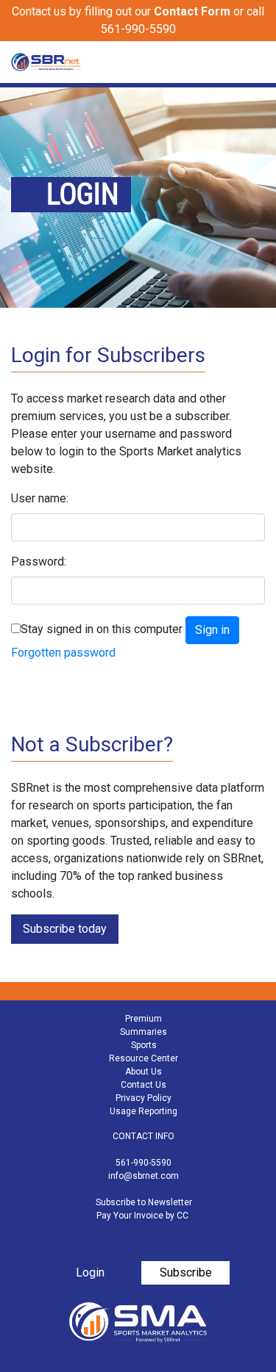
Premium (143, 1019)
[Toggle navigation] (255, 62)
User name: (39, 498)
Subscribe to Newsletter (144, 1202)
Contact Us (143, 1085)
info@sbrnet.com (143, 1176)
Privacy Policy (143, 1098)
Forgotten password (63, 653)
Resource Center (143, 1058)
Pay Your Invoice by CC (142, 1215)
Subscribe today (65, 929)
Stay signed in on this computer (102, 629)
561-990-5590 (143, 1163)
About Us (143, 1071)
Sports (144, 1045)
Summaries (143, 1032)
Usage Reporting (143, 1111)
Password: (38, 561)
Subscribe (186, 1272)
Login (90, 1272)
